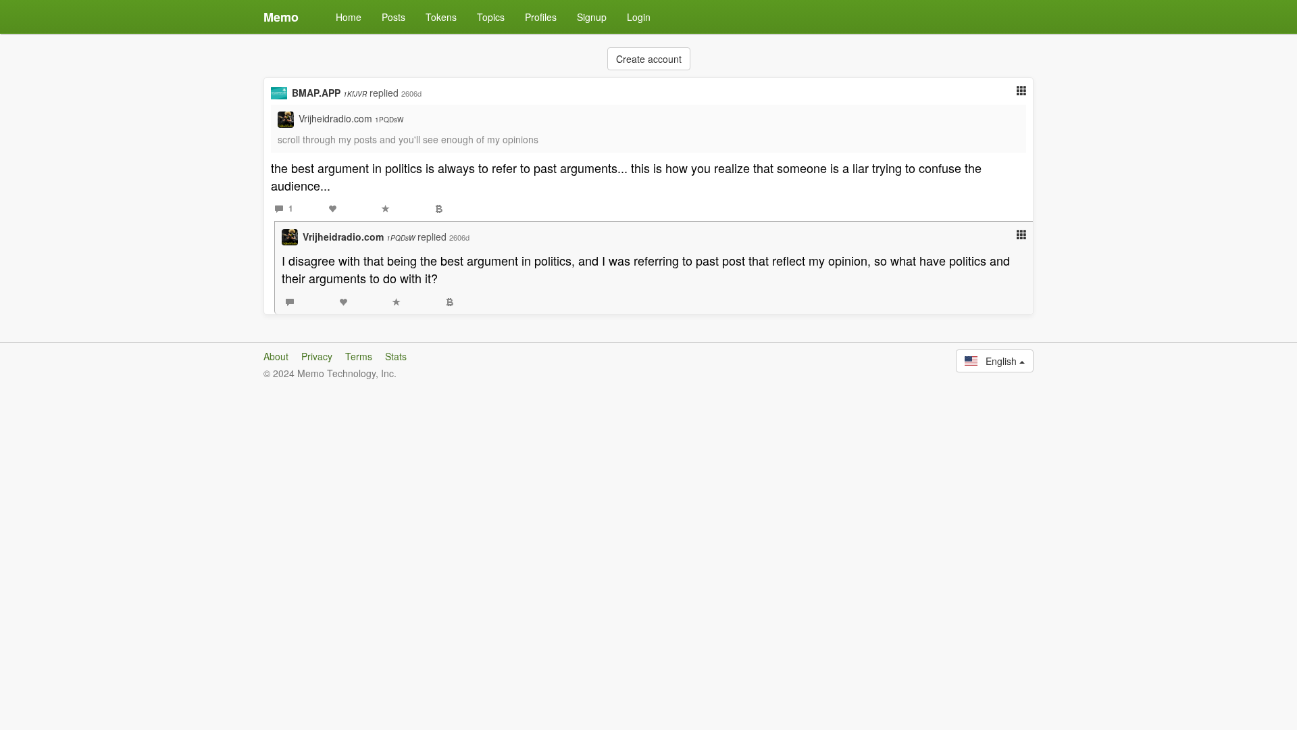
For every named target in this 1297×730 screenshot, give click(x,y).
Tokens (441, 17)
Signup (592, 17)
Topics (491, 17)
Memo (281, 17)
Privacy (316, 356)
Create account (649, 59)
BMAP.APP (329, 92)
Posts (393, 17)
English (998, 361)
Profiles (541, 17)
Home (348, 17)
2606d (411, 93)
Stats (396, 356)
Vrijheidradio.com (351, 118)
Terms (358, 356)
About (275, 356)
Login (639, 17)
